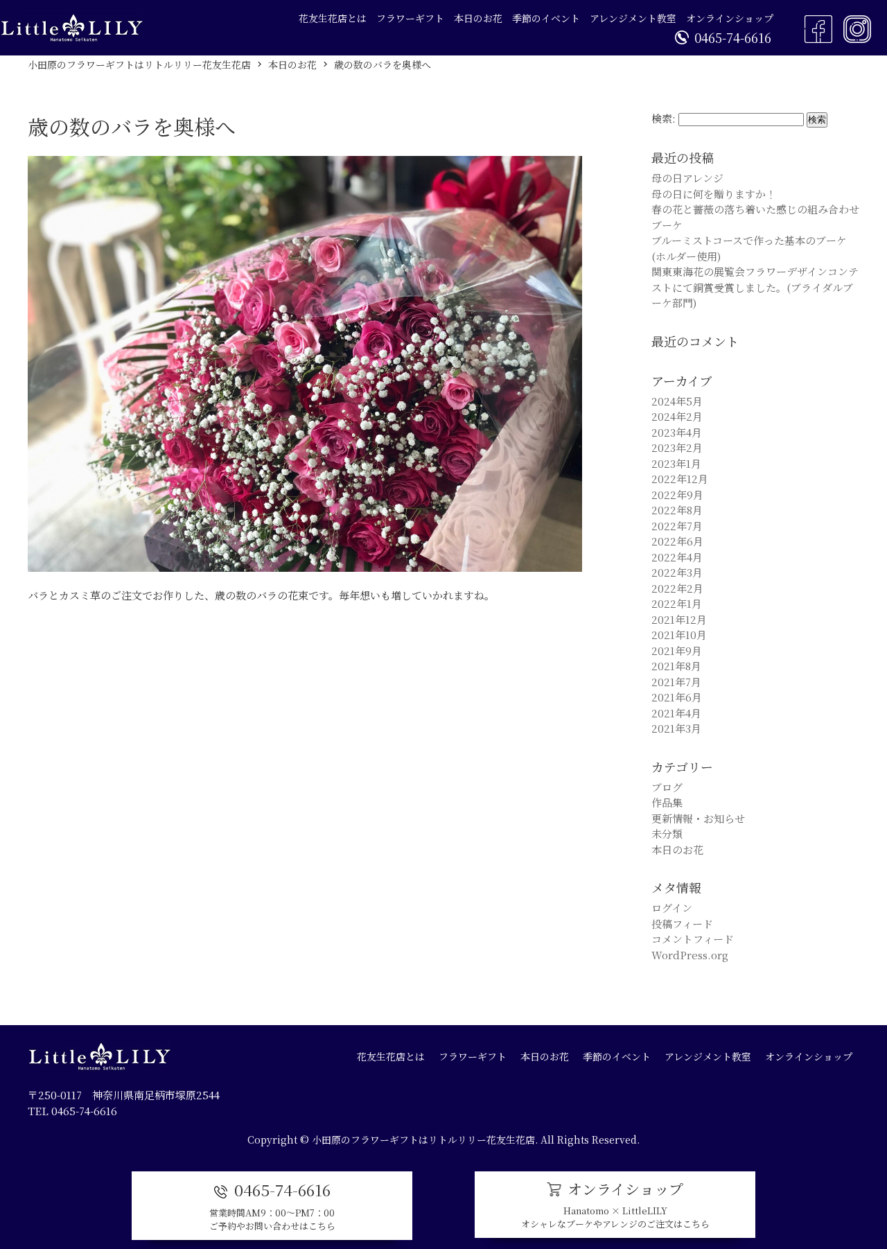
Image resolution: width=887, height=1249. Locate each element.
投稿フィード (682, 923)
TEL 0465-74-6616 (72, 1110)
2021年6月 (676, 697)
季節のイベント (546, 18)
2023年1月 (676, 463)
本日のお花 (478, 18)
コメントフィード (692, 939)
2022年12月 (679, 478)
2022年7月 (677, 525)
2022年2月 (677, 588)
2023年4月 (676, 432)
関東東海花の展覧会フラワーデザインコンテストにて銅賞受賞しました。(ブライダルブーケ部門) (755, 287)
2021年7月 (676, 681)
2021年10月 (679, 634)
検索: (663, 118)
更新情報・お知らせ (698, 818)
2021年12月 (679, 619)
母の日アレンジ (687, 178)
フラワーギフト (410, 18)
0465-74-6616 (732, 37)
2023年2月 (677, 447)
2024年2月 (677, 416)
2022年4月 (677, 557)
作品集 (667, 802)
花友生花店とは (333, 18)
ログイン (671, 907)
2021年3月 (676, 728)
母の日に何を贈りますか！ (713, 193)
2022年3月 (677, 572)
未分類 (667, 833)
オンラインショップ (729, 18)
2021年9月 (676, 650)
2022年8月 (677, 510)
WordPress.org (689, 954)
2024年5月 (677, 401)
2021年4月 (676, 713)
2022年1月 (676, 603)
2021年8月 (676, 665)
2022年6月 (677, 541)
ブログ (667, 787)
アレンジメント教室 (633, 18)
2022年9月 (677, 494)
